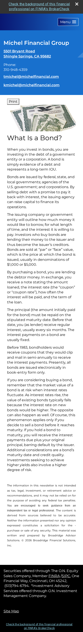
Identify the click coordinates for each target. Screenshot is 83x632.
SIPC (66, 576)
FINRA (54, 576)
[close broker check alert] (77, 4)
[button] (68, 22)
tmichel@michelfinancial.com (31, 76)
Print (13, 101)
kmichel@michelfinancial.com (32, 85)
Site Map (11, 611)
